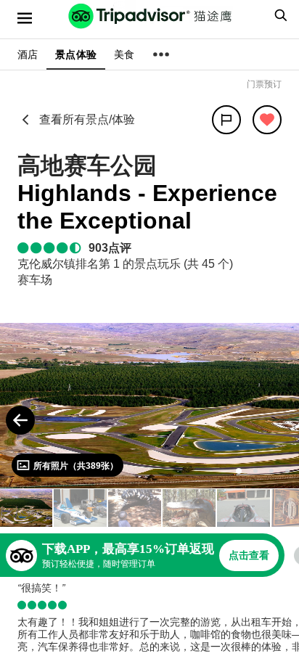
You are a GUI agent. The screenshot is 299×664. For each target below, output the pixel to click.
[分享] (226, 119)
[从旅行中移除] (267, 119)
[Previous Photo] (20, 420)
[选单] (24, 18)
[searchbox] (278, 15)
